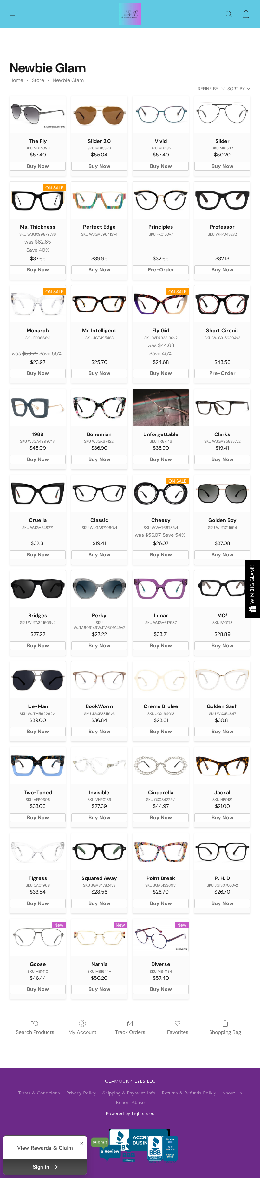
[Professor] (222, 200)
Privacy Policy (81, 1093)
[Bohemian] (99, 407)
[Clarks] (222, 407)
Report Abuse (130, 1102)
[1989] (38, 407)
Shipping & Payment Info (128, 1093)
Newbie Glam (68, 80)
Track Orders (130, 1032)
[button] (130, 14)
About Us (232, 1093)
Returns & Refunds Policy (189, 1093)
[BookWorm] (99, 679)
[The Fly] (38, 114)
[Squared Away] (99, 851)
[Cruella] (38, 493)
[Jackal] (222, 765)
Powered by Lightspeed (130, 1113)
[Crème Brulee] (161, 679)
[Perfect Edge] (99, 200)
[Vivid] (161, 114)
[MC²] (222, 588)
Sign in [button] (42, 1167)
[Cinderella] (161, 765)
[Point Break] (161, 851)
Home (16, 80)
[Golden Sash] (222, 679)
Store (38, 80)
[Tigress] (38, 851)
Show (252, 589)
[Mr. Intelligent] (99, 303)
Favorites (177, 1032)
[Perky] (99, 588)
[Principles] (161, 200)
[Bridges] (38, 588)
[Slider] (222, 114)
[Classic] (99, 493)
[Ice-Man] (38, 679)
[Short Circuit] (222, 303)
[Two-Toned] (38, 765)
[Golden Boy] (222, 493)
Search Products (35, 1032)
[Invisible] (99, 765)
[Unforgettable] (161, 407)
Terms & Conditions (39, 1093)
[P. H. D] (222, 851)
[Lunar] (161, 588)
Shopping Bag (225, 1032)
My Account (82, 1032)
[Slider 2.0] (99, 114)
